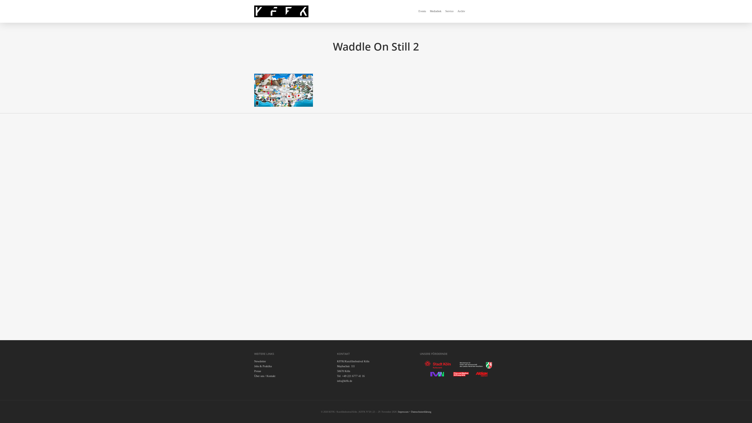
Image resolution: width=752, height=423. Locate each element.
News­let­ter (260, 361)
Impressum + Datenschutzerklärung (414, 411)
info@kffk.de (344, 381)
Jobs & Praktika (263, 366)
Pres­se (257, 371)
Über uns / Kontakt (264, 376)
